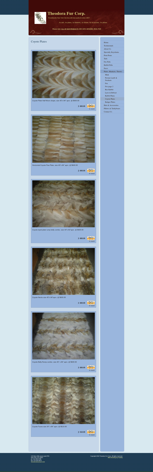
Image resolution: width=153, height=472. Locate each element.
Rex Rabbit (109, 89)
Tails (105, 58)
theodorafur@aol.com (38, 462)
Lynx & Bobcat (111, 92)
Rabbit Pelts (108, 65)
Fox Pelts (107, 62)
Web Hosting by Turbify (115, 457)
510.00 (82, 432)
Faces (106, 68)
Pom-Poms (108, 55)
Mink (107, 74)
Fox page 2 (109, 86)
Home (106, 42)
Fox (106, 83)
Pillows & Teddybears (112, 108)
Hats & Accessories (111, 105)
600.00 (82, 106)
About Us (107, 49)
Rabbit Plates (110, 95)
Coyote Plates (110, 99)
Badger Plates (110, 102)
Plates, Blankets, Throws (113, 71)
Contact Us (108, 111)
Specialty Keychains (111, 52)
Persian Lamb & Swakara (111, 79)
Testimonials (108, 45)
